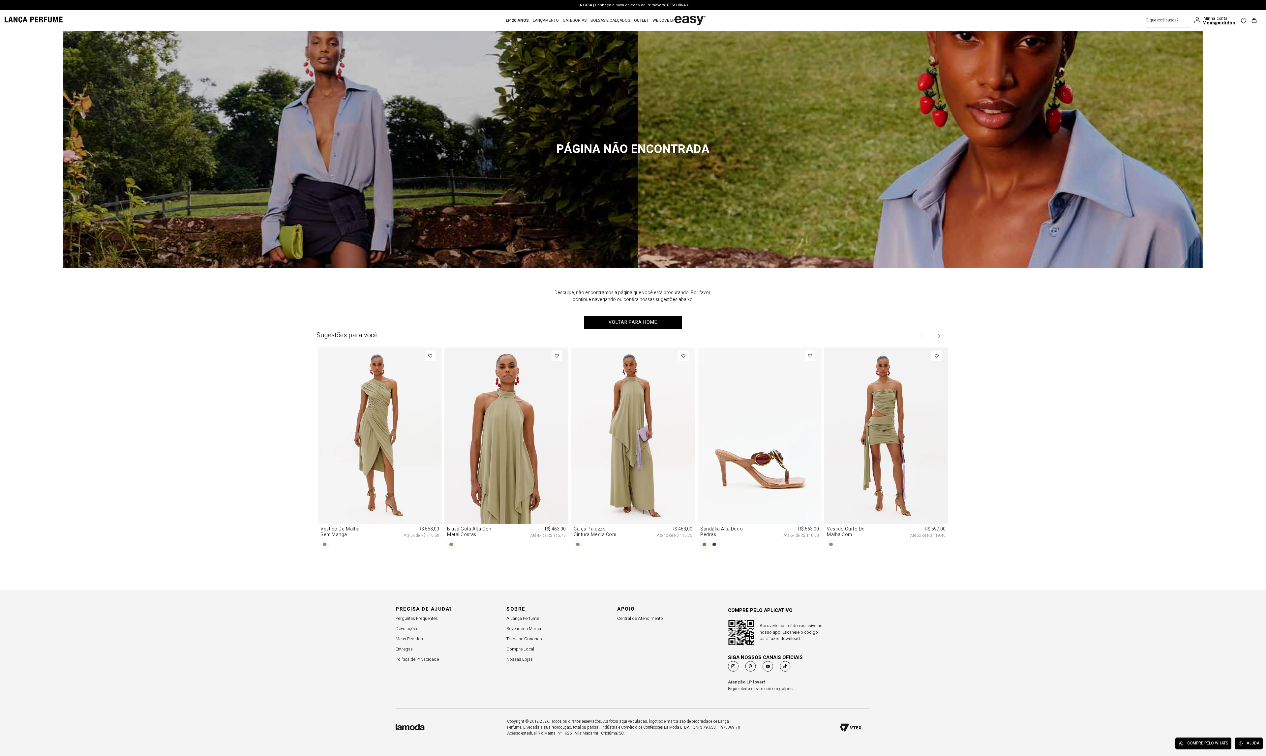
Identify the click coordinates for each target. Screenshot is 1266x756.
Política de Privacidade (417, 659)
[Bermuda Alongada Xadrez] (760, 396)
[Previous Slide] (922, 336)
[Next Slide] (939, 336)
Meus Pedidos (409, 639)
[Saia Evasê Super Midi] (506, 396)
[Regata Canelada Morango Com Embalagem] (380, 396)
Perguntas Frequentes (417, 618)
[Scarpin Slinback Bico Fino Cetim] (886, 396)
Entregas (404, 649)
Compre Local (520, 649)
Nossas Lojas (519, 659)
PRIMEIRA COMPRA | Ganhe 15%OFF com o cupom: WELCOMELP (633, 5)
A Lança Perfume (522, 618)
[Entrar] (1199, 20)
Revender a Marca (523, 628)
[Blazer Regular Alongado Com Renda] (633, 396)
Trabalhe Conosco (524, 639)
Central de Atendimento (640, 618)
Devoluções (407, 628)
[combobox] (1168, 20)
